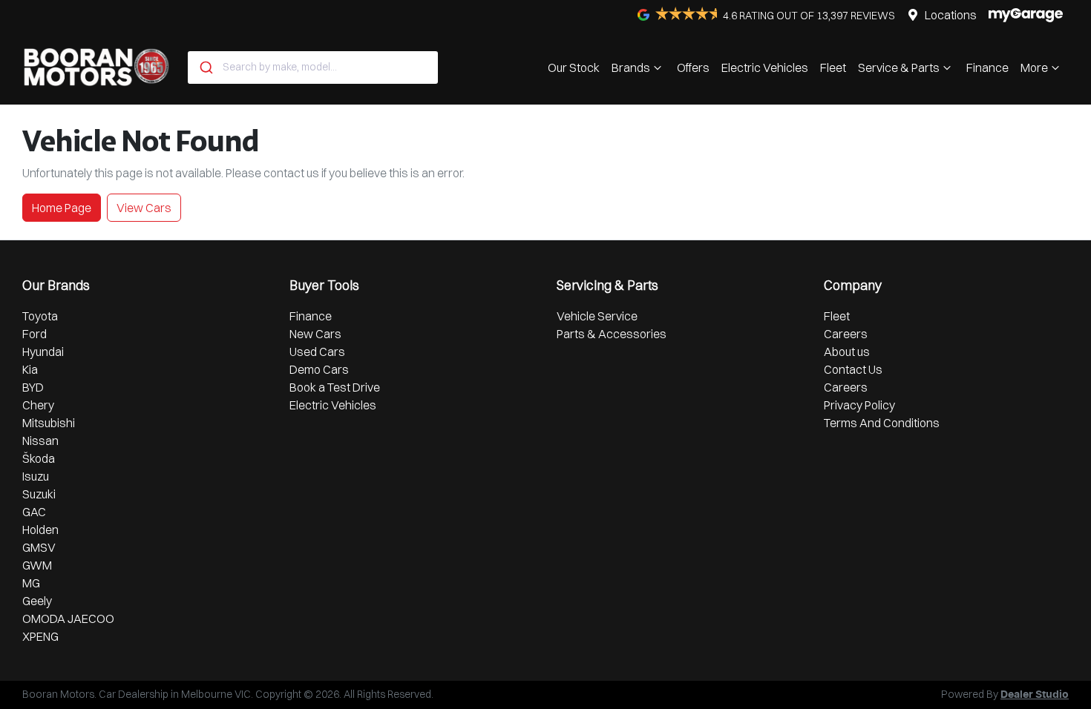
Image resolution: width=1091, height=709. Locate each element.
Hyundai (43, 351)
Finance (987, 67)
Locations (951, 14)
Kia (30, 369)
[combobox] (313, 67)
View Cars (144, 207)
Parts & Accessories (611, 333)
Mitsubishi (48, 422)
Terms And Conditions (882, 422)
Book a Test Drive (334, 387)
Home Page (61, 207)
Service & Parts (899, 67)
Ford (34, 333)
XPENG (40, 636)
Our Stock (574, 67)
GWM (37, 565)
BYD (33, 387)
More (1034, 67)
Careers (846, 333)
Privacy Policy (859, 405)
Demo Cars (319, 369)
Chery (38, 405)
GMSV (39, 547)
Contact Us (853, 369)
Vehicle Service (597, 316)
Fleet (833, 67)
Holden (40, 529)
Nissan (40, 440)
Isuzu (35, 476)
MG (31, 583)
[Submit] (205, 67)
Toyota (40, 316)
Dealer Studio (1034, 695)
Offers (693, 67)
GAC (34, 511)
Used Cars (317, 351)
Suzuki (39, 494)
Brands (631, 67)
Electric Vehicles (764, 67)
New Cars (315, 333)
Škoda (38, 458)
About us (847, 351)
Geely (37, 600)
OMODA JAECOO (68, 618)
